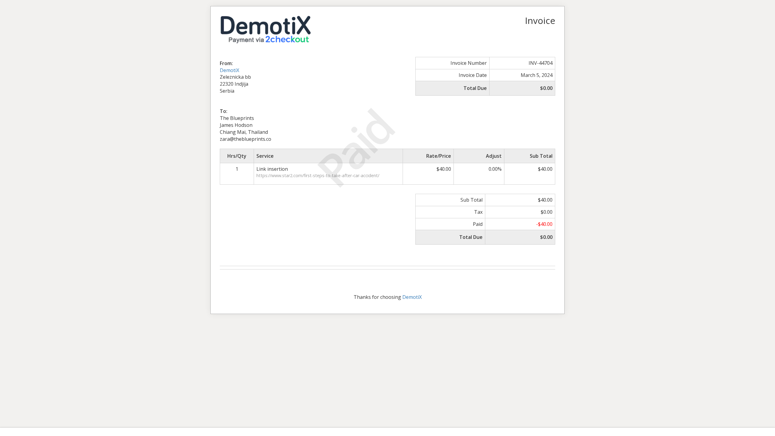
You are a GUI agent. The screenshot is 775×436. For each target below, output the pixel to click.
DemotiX (229, 70)
